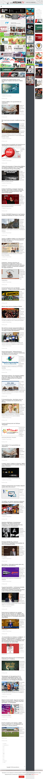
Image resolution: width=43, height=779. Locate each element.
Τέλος (4, 762)
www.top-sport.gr (16, 770)
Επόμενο (5, 760)
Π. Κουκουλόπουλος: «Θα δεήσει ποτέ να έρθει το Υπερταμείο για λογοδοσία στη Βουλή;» (12, 400)
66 (3, 756)
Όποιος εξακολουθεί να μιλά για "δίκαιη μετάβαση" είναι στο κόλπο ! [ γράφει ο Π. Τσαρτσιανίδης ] (39, 13)
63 (3, 752)
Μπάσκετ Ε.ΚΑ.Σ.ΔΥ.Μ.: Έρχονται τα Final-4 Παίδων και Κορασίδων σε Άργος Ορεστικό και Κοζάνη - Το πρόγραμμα (13, 701)
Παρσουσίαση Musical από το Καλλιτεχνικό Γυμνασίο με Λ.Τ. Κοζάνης (13, 658)
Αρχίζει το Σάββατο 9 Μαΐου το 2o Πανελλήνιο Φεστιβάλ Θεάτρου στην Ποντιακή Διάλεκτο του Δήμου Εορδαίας (13, 240)
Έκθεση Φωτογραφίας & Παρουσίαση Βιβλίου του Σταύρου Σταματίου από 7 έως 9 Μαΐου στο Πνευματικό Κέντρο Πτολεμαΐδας (13, 167)
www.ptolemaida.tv (9, 770)
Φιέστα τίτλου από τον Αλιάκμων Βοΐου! (12, 306)
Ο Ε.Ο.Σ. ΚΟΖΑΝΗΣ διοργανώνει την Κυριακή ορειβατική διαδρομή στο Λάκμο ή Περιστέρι (13, 215)
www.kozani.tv (4, 94)
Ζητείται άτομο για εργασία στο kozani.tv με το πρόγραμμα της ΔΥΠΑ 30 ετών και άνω (13, 145)
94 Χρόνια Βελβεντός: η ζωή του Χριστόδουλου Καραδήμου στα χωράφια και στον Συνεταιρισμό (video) (13, 543)
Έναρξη (4, 743)
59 (3, 746)
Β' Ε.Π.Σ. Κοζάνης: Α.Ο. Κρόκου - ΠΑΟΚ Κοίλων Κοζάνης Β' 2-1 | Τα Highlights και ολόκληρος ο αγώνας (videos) (12, 724)
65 (3, 755)
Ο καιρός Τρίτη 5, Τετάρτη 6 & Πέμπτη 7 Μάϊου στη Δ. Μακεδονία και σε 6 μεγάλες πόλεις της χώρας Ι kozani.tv (13, 465)
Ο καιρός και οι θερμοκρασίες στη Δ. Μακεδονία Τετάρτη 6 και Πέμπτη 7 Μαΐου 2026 (12, 81)
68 (3, 759)
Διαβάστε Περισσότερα (6, 95)
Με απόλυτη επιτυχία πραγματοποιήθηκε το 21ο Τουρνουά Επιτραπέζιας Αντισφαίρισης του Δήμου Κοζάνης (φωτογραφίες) (13, 329)
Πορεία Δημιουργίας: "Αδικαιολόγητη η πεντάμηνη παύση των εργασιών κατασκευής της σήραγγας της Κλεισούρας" (13, 353)
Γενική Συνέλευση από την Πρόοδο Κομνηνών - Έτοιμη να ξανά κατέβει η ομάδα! (13, 288)
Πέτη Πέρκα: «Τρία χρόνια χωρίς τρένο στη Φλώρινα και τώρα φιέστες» (13, 565)
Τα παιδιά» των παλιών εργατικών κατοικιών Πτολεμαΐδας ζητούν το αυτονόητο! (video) (13, 502)
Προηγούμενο (6, 745)
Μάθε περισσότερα (35, 774)
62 (3, 750)
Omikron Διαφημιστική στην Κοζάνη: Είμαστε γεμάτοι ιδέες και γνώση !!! (13, 486)
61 (3, 749)
